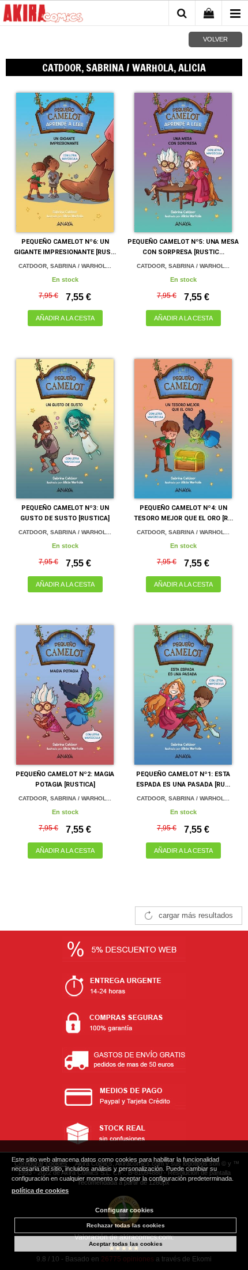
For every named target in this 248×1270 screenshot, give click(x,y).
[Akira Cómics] (43, 15)
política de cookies (40, 1190)
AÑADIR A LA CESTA (65, 318)
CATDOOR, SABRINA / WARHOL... (64, 266)
